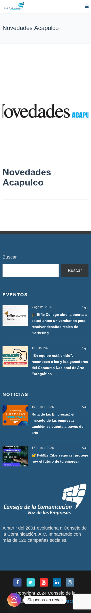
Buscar (10, 257)
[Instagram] (14, 600)
